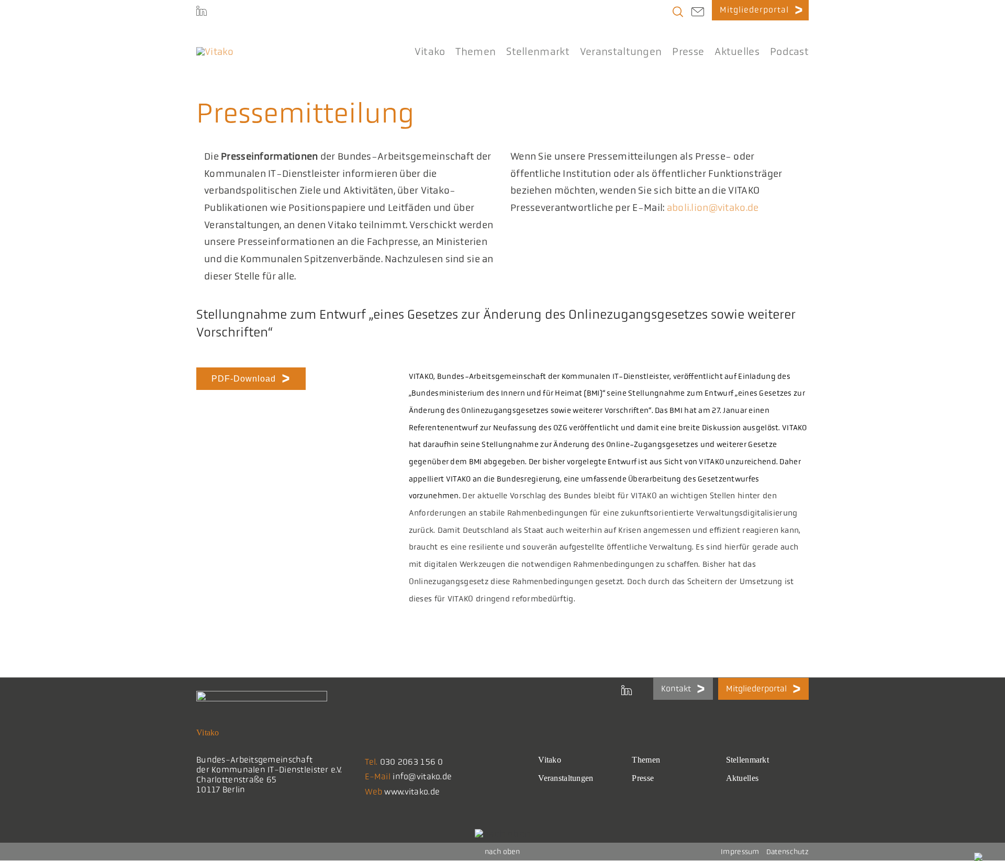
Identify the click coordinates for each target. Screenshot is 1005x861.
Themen (646, 759)
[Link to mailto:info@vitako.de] (697, 13)
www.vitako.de (412, 792)
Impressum (740, 851)
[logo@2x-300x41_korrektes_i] (215, 52)
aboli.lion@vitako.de (713, 208)
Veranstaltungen (565, 778)
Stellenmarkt (747, 759)
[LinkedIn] (201, 10)
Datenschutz (787, 851)
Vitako (549, 759)
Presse (643, 778)
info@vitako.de (422, 776)
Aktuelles (742, 778)
